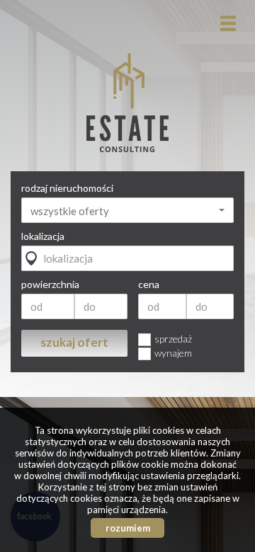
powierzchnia (50, 284)
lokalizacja (42, 236)
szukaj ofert (74, 342)
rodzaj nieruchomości (67, 188)
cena (148, 284)
